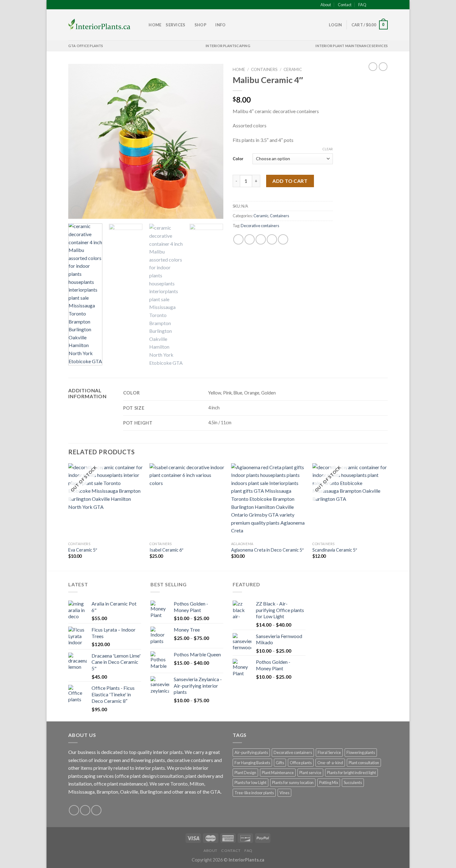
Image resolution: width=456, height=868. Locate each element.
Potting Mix (328, 782)
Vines (284, 792)
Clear (327, 149)
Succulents (353, 782)
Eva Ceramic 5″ (82, 550)
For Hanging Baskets (252, 762)
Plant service (310, 772)
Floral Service (329, 752)
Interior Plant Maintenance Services (351, 46)
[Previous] (79, 141)
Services (175, 24)
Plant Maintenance (278, 772)
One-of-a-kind (330, 762)
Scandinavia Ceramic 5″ (334, 550)
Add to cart (289, 181)
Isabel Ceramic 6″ (166, 550)
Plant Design (245, 772)
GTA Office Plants (85, 46)
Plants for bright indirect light (351, 772)
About (325, 4)
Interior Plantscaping (228, 46)
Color (238, 158)
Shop (200, 24)
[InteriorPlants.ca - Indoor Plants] (99, 25)
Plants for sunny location (293, 782)
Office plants (301, 762)
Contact (344, 4)
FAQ (362, 4)
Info (220, 24)
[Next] (212, 141)
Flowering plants (360, 752)
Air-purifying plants (251, 752)
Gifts (280, 762)
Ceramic (293, 69)
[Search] (142, 25)
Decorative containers (260, 225)
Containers (264, 69)
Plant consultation (364, 762)
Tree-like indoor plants (254, 792)
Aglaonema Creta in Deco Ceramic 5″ (267, 550)
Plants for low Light (250, 782)
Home (155, 24)
